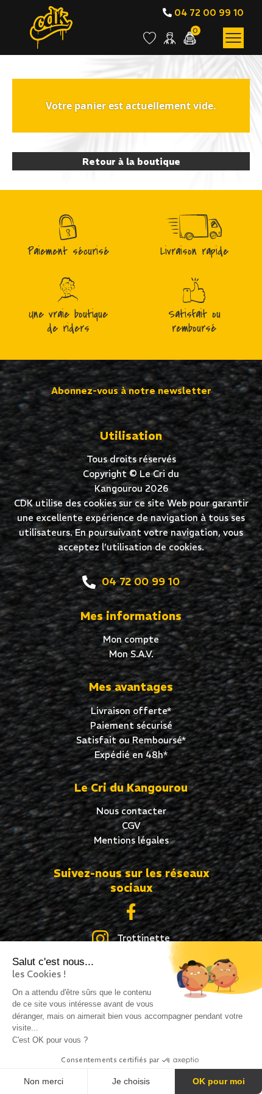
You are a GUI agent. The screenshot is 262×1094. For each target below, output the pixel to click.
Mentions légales (131, 840)
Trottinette (142, 938)
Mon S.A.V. (131, 654)
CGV (131, 825)
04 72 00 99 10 (208, 12)
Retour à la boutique (131, 161)
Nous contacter (131, 811)
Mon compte (131, 639)
